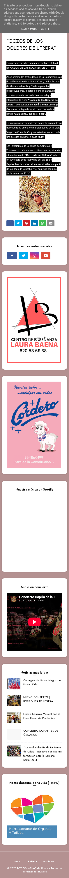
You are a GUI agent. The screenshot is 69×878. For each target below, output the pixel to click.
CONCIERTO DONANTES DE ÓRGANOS (40, 733)
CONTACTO (48, 861)
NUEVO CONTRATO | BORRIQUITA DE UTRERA (38, 699)
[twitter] (23, 255)
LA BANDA (32, 861)
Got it (45, 28)
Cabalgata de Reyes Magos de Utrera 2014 (42, 682)
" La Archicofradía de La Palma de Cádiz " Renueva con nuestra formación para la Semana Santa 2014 (42, 753)
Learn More (29, 28)
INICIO (18, 861)
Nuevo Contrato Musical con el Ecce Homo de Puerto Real (41, 716)
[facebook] (12, 255)
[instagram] (34, 255)
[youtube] (45, 255)
